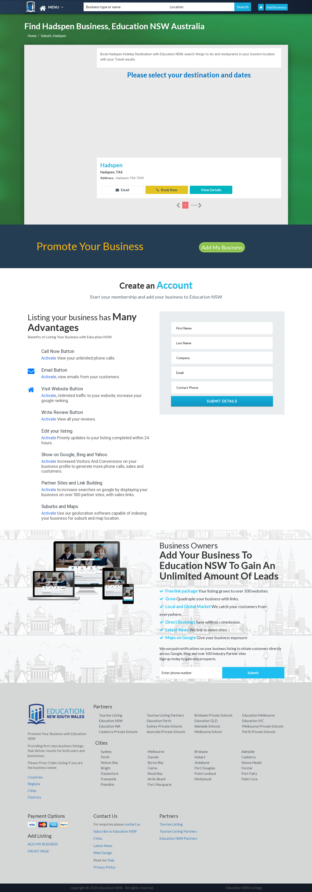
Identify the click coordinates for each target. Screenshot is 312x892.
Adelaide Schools (207, 726)
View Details (211, 190)
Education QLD (206, 721)
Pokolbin (107, 784)
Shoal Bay (155, 773)
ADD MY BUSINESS (43, 844)
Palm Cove (249, 779)
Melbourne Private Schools (262, 726)
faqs (111, 860)
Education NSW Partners (178, 838)
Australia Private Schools (166, 732)
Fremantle (108, 779)
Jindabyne (201, 762)
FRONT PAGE (38, 851)
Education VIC (253, 721)
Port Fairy (249, 773)
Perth (105, 757)
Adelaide (248, 751)
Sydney (106, 751)
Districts (34, 797)
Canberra (248, 757)
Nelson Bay (109, 762)
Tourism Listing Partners (165, 715)
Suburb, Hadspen (53, 36)
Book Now (168, 190)
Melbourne (156, 751)
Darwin (153, 757)
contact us (132, 824)
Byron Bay (156, 762)
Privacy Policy (104, 867)
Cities (32, 791)
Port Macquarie (160, 784)
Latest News (102, 846)
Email (124, 190)
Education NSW (111, 721)
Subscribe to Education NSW (115, 831)
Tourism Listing (110, 715)
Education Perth (159, 721)
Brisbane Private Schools (213, 715)
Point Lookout (205, 773)
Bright (106, 768)
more (194, 205)
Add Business (276, 7)
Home (32, 36)
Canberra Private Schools (118, 732)
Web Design (102, 853)
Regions (34, 784)
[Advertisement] (188, 122)
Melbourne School (208, 732)
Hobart (199, 757)
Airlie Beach (157, 779)
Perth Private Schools (258, 732)
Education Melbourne (258, 715)
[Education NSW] (50, 8)
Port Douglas (204, 768)
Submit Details (222, 401)
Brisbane (201, 751)
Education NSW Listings (244, 888)
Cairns (152, 768)
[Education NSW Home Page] (261, 7)
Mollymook (203, 779)
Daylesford (109, 773)
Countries (35, 777)
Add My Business (222, 247)
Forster (247, 768)
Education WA (109, 726)
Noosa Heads (251, 762)
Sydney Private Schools (164, 726)
